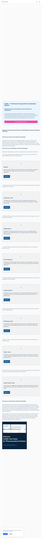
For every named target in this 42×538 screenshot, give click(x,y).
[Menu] (39, 1)
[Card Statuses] (21, 263)
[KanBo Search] (21, 293)
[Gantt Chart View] (21, 386)
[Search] (36, 2)
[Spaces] (21, 170)
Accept (5, 533)
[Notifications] (21, 232)
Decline (10, 533)
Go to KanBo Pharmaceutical (21, 121)
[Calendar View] (21, 201)
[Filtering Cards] (21, 324)
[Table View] (21, 355)
